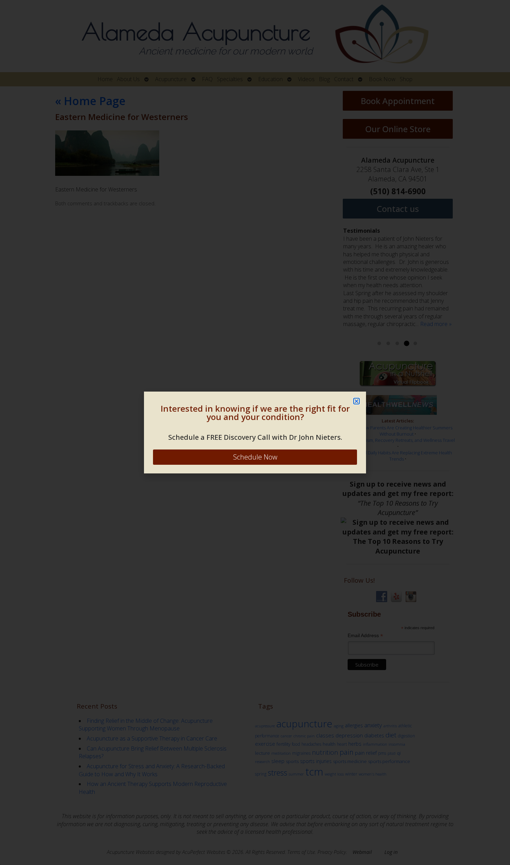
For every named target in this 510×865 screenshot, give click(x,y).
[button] (356, 401)
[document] (255, 432)
